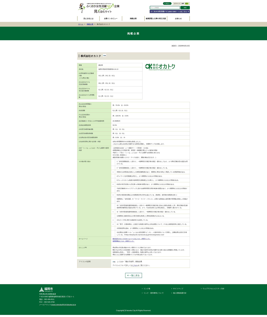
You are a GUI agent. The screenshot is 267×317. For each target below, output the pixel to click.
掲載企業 (133, 18)
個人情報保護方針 (179, 293)
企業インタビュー (110, 18)
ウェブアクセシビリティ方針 (213, 288)
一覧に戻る (134, 275)
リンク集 (147, 288)
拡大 (186, 3)
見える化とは (88, 18)
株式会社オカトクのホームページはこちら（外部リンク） (132, 239)
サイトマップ (178, 288)
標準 (183, 3)
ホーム (80, 24)
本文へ (168, 3)
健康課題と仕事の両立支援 (156, 18)
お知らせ (178, 18)
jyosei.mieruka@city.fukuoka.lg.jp (63, 305)
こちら (135, 265)
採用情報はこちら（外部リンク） (124, 241)
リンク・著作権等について (154, 293)
